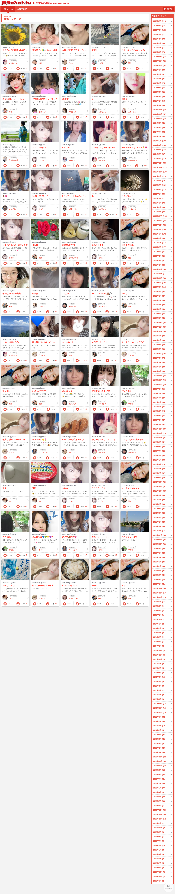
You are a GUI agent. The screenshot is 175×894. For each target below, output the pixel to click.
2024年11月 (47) (159, 114)
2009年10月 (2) (159, 828)
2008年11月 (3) (159, 876)
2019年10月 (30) (159, 385)
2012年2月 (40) (159, 748)
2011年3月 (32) (159, 797)
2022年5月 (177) (159, 247)
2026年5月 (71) (159, 34)
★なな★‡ (72, 112)
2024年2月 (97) (159, 154)
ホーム (10, 9)
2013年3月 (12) (159, 690)
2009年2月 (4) (158, 863)
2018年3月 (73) (159, 469)
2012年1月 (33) (159, 752)
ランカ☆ (42, 355)
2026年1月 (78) (159, 52)
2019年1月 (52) (159, 424)
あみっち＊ (72, 306)
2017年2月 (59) (159, 526)
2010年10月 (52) (159, 819)
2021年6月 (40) (159, 296)
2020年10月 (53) (159, 331)
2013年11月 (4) (159, 655)
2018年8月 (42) (159, 447)
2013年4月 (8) (158, 686)
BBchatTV (34, 3)
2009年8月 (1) (158, 837)
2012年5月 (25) (159, 735)
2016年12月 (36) (159, 535)
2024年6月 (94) (159, 136)
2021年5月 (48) (159, 300)
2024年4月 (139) (159, 145)
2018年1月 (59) (159, 478)
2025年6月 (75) (159, 83)
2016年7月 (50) (159, 557)
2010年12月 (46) (159, 810)
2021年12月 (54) (159, 269)
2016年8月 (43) (159, 553)
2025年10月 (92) (159, 65)
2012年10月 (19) (159, 712)
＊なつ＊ (72, 63)
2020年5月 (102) (159, 353)
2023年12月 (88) (159, 163)
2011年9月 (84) (159, 770)
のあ (10, 112)
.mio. (71, 355)
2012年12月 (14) (159, 704)
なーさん (42, 306)
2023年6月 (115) (159, 190)
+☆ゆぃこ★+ (73, 598)
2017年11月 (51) (159, 486)
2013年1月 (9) (158, 699)
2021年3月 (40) (159, 309)
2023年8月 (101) (159, 181)
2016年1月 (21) (159, 584)
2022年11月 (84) (159, 221)
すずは (100, 63)
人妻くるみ (132, 112)
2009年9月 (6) (158, 832)
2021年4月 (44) (159, 305)
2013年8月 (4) (158, 668)
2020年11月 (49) (159, 327)
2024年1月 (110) (159, 159)
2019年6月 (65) (159, 402)
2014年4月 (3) (158, 633)
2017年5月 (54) (159, 513)
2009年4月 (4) (158, 854)
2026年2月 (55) (159, 48)
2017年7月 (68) (159, 504)
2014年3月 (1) (158, 637)
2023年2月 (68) (159, 207)
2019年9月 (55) (159, 389)
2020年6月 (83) (159, 349)
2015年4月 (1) (158, 606)
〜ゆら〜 (101, 355)
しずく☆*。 (102, 112)
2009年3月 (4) (158, 859)
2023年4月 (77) (159, 198)
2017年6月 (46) (159, 509)
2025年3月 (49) (159, 96)
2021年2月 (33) (159, 314)
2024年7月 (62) (159, 132)
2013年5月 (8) (158, 681)
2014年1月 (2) (158, 646)
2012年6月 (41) (159, 730)
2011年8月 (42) (159, 775)
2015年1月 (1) (158, 615)
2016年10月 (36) (159, 544)
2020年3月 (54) (159, 362)
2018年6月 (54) (159, 455)
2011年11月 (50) (159, 761)
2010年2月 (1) (158, 823)
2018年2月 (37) (159, 473)
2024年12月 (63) (159, 110)
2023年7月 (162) (159, 185)
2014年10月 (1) (159, 619)
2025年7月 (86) (159, 79)
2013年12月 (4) (159, 650)
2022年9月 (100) (159, 229)
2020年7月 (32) (159, 345)
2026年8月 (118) (159, 21)
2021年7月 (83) (159, 291)
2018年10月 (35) (159, 438)
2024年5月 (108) (159, 141)
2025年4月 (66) (159, 92)
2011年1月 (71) (159, 806)
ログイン (169, 9)
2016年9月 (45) (159, 548)
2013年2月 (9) (158, 695)
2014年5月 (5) (158, 628)
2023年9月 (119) (159, 176)
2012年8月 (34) (159, 721)
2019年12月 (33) (159, 376)
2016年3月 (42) (159, 575)
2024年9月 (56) (159, 123)
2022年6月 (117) (159, 243)
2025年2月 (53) (159, 101)
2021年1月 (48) (159, 318)
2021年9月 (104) (159, 283)
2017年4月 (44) (159, 517)
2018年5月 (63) (159, 460)
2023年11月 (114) (160, 167)
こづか (41, 160)
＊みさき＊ (102, 404)
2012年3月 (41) (159, 743)
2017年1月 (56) (159, 531)
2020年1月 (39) (159, 371)
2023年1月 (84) (159, 212)
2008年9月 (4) (158, 881)
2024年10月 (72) (159, 119)
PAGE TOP (168, 887)
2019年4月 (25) (159, 411)
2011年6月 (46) (159, 783)
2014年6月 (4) (158, 624)
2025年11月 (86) (159, 61)
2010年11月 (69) (159, 814)
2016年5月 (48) (159, 566)
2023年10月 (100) (160, 172)
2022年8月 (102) (159, 234)
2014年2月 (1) (158, 642)
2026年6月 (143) (159, 30)
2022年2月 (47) (159, 260)
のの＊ (11, 501)
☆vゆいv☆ (13, 63)
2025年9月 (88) (159, 70)
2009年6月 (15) (159, 845)
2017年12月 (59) (159, 482)
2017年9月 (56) (159, 495)
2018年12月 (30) (159, 429)
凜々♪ (41, 550)
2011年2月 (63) (159, 801)
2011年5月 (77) (159, 788)
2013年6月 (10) (159, 677)
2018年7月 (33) (159, 451)
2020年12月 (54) (159, 322)
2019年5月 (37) (159, 407)
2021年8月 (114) (159, 287)
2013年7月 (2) (158, 673)
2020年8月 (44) (159, 340)
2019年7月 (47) (159, 398)
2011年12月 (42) (159, 757)
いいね (23, 68)
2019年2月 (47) (159, 420)
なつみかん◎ (13, 160)
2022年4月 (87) (159, 252)
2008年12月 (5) (159, 872)
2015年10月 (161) (160, 597)
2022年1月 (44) (159, 265)
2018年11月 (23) (159, 433)
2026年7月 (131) (159, 26)
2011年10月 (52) (159, 766)
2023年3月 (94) (159, 203)
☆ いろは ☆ (132, 160)
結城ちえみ (72, 209)
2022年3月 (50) (159, 256)
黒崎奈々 (72, 160)
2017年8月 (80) (159, 500)
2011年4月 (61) (159, 792)
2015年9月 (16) (159, 602)
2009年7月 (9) (158, 841)
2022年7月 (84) (159, 238)
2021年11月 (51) (159, 274)
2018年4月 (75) (159, 464)
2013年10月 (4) (159, 659)
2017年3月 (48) (159, 522)
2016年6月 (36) (159, 562)
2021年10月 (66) (159, 278)
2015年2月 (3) (158, 611)
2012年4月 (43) (159, 739)
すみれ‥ (131, 404)
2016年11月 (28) (159, 540)
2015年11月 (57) (159, 593)
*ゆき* (41, 63)
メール (9, 68)
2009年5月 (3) (158, 850)
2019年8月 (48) (159, 393)
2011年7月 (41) (159, 779)
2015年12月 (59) (159, 588)
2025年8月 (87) (159, 74)
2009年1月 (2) (158, 868)
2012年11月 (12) (159, 708)
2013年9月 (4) (158, 664)
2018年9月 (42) (159, 442)
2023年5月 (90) (159, 194)
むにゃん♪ (42, 112)
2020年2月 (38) (159, 367)
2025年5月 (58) (159, 88)
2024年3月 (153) (159, 150)
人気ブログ (22, 9)
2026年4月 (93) (159, 39)
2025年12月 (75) (159, 57)
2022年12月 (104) (160, 216)
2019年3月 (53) (159, 416)
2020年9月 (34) (159, 336)
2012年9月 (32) (159, 717)
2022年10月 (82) (159, 225)
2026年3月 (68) (159, 43)
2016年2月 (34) (159, 580)
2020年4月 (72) (159, 358)
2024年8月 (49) (159, 127)
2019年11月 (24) (159, 380)
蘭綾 (129, 63)
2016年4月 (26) (159, 571)
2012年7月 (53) (159, 726)
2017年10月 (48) (159, 491)
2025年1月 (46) (159, 105)
